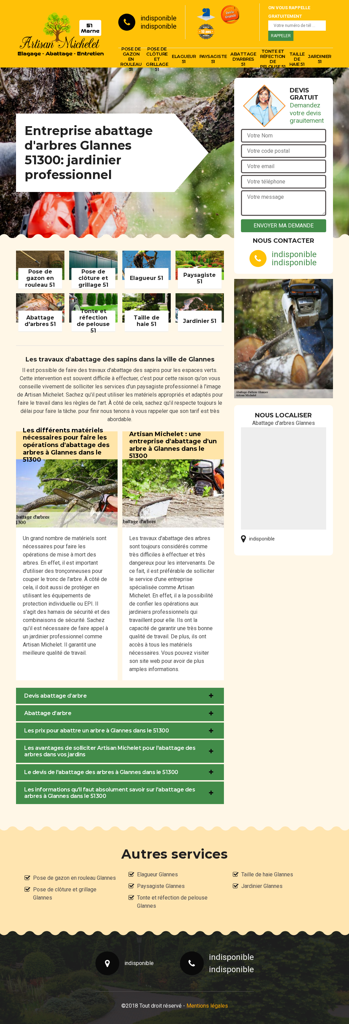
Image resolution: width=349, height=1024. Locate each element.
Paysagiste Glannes (161, 886)
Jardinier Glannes (262, 886)
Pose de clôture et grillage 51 (157, 59)
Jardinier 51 (319, 59)
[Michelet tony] (60, 34)
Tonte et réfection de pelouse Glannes (172, 901)
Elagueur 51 (184, 59)
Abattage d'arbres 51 (243, 59)
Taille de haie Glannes (267, 874)
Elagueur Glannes (157, 874)
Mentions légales (207, 1006)
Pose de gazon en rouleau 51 (131, 59)
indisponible (158, 18)
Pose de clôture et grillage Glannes (64, 893)
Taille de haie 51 (297, 59)
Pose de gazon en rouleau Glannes (74, 878)
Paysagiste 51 (213, 59)
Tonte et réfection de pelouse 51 (272, 59)
